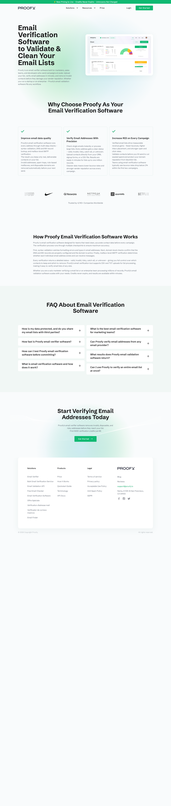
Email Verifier (33, 476)
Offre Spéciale (33, 500)
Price (102, 8)
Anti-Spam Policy (94, 491)
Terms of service (94, 476)
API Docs (61, 496)
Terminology (62, 491)
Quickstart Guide (64, 486)
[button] (72, 8)
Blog (119, 477)
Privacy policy (93, 481)
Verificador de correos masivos (37, 511)
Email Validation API (36, 486)
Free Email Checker (35, 491)
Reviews (121, 481)
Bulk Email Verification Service (40, 481)
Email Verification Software (38, 496)
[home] (26, 7)
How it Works (63, 481)
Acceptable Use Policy (97, 486)
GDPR (89, 496)
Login (128, 8)
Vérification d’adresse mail (38, 505)
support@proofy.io (125, 486)
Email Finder (32, 517)
